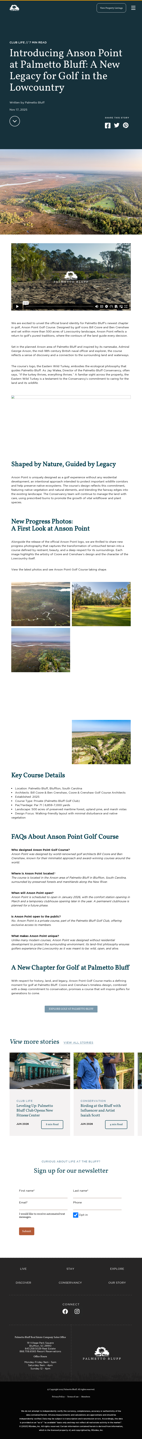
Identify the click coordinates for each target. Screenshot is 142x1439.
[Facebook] (65, 1311)
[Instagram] (77, 1311)
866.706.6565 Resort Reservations (40, 1351)
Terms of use (73, 1397)
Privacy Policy (58, 1397)
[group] (40, 1094)
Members (85, 1397)
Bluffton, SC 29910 (40, 1345)
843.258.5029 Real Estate (40, 1348)
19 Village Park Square (40, 1342)
